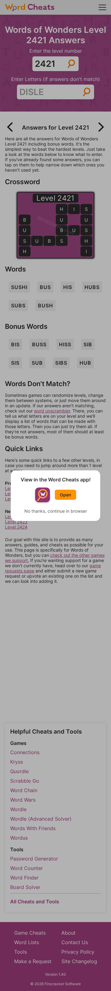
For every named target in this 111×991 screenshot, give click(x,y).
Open (65, 494)
